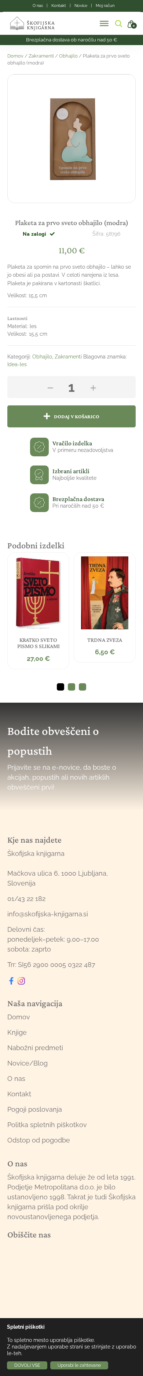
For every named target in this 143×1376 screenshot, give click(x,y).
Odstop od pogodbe (38, 1140)
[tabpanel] (38, 610)
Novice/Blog (27, 1063)
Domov (15, 56)
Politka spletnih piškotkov (47, 1125)
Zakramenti (41, 56)
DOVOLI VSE (27, 1365)
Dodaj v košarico (76, 416)
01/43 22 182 (26, 898)
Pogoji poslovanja (34, 1109)
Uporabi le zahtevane (79, 1365)
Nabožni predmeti (35, 1048)
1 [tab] (60, 687)
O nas (16, 1078)
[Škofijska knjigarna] (36, 23)
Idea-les (17, 364)
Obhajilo (68, 56)
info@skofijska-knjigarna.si (47, 914)
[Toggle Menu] (104, 23)
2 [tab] (71, 687)
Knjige (17, 1032)
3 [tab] (82, 687)
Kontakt (19, 1094)
